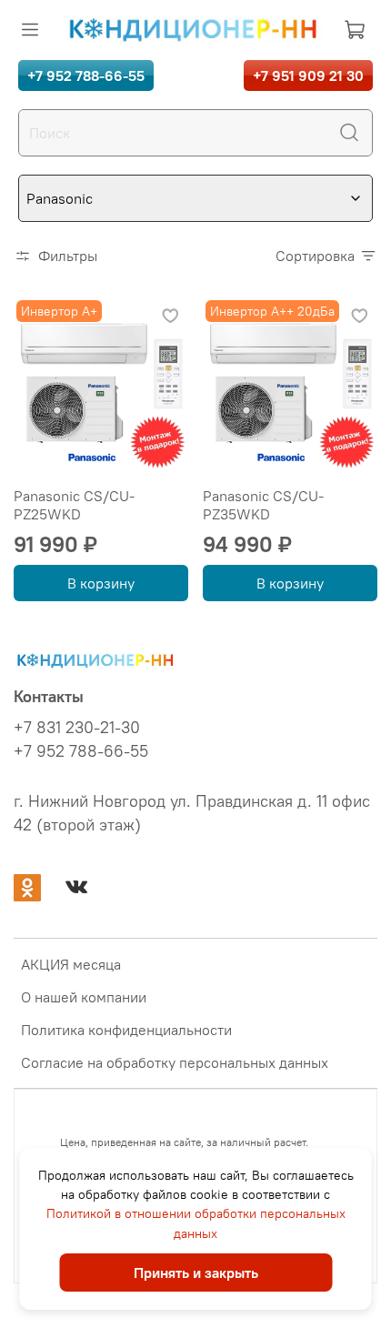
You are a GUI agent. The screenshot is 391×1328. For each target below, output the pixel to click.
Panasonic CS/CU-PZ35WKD (263, 505)
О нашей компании (83, 997)
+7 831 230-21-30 (77, 728)
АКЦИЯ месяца (71, 964)
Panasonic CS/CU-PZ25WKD (74, 505)
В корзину (101, 583)
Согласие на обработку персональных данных (174, 1062)
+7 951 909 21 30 (308, 75)
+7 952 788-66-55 (86, 75)
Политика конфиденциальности (126, 1030)
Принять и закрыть (196, 1272)
